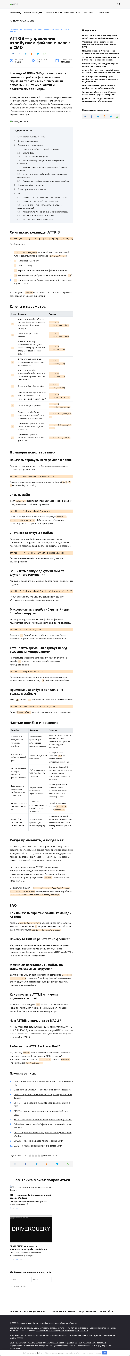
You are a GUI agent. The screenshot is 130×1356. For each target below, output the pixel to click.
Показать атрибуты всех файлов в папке (41, 149)
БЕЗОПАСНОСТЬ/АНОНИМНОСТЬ (63, 12)
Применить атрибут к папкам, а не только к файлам (46, 181)
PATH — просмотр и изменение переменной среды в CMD (43, 1119)
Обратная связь (87, 1311)
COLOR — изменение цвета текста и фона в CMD (38, 1140)
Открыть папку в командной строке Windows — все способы (100, 65)
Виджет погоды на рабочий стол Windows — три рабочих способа (98, 87)
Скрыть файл (28, 152)
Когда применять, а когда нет (32, 189)
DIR (43, 376)
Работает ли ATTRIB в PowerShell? (38, 219)
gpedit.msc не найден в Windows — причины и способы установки (99, 99)
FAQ (19, 193)
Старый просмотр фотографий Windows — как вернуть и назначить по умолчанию (100, 79)
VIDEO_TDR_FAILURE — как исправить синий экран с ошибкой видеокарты (100, 36)
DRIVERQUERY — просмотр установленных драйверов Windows (29, 1247)
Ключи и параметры (28, 141)
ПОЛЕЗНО (104, 12)
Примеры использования (30, 145)
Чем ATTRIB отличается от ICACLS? (38, 215)
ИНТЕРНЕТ (89, 12)
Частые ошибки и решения (31, 185)
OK (105, 1353)
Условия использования (62, 1311)
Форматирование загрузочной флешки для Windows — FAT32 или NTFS (99, 44)
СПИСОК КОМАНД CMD (22, 20)
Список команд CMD (27, 30)
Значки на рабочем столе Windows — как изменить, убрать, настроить (100, 93)
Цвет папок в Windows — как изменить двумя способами (42, 1089)
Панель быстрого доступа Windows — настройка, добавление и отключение (101, 71)
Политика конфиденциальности (27, 1311)
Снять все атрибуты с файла (35, 156)
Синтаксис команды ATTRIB (31, 136)
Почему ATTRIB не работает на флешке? (41, 201)
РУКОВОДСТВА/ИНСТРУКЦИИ (26, 12)
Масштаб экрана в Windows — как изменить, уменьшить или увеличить (100, 52)
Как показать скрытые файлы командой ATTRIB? (45, 197)
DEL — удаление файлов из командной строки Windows (31, 1196)
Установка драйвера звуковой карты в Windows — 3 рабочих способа (100, 58)
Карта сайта (106, 1311)
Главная (13, 30)
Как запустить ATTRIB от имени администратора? (45, 211)
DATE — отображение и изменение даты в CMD (38, 1145)
